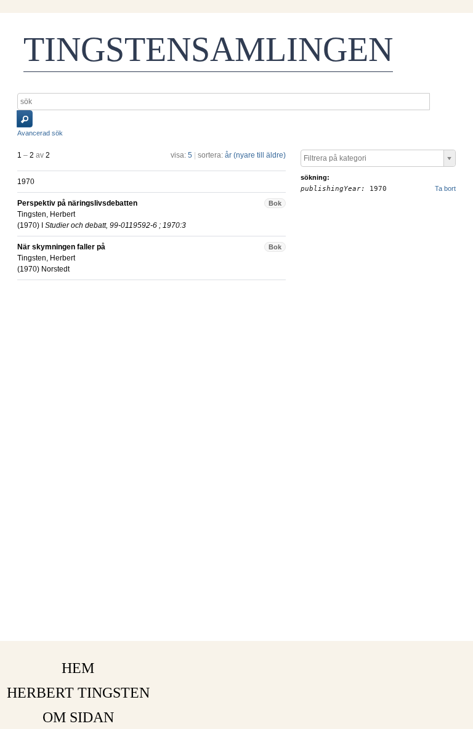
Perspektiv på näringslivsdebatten (77, 203)
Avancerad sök (40, 133)
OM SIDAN (78, 717)
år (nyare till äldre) (255, 155)
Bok (275, 203)
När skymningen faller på (61, 247)
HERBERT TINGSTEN (78, 693)
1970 (28, 225)
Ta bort (445, 188)
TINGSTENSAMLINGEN (208, 49)
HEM (78, 668)
